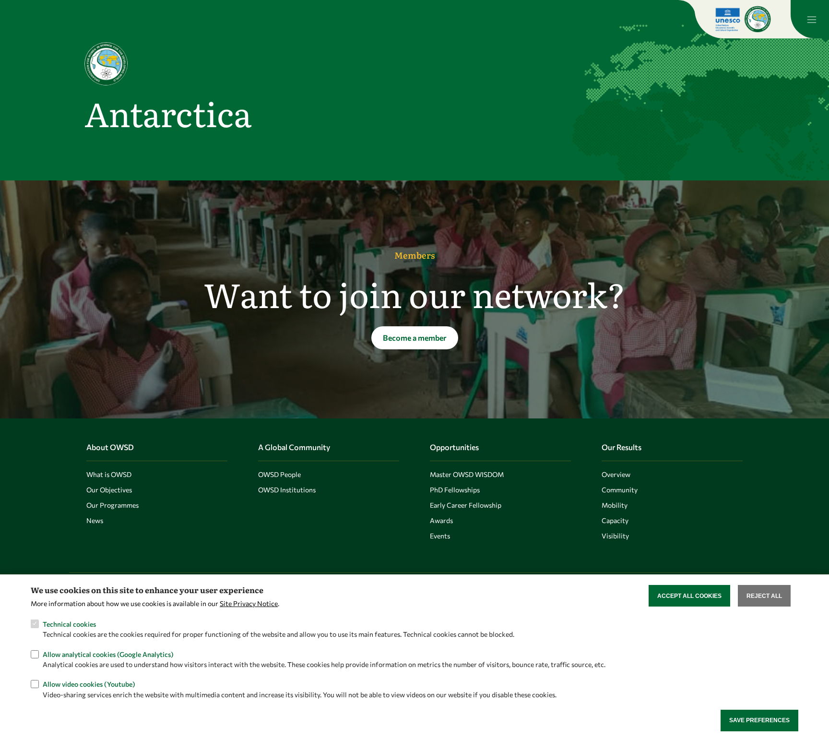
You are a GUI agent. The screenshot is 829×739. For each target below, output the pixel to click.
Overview (616, 474)
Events (440, 536)
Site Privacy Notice (249, 603)
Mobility (615, 505)
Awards (441, 520)
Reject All (764, 595)
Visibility (615, 536)
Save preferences (759, 720)
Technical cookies (69, 624)
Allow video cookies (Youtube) (89, 684)
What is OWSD (108, 474)
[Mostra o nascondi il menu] (810, 19)
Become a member (415, 337)
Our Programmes (112, 505)
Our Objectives (109, 490)
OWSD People (279, 474)
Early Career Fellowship (465, 505)
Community (620, 490)
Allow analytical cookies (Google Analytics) (108, 654)
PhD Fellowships (455, 490)
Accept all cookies (689, 595)
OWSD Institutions (287, 490)
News (94, 520)
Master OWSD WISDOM (467, 474)
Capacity (615, 520)
